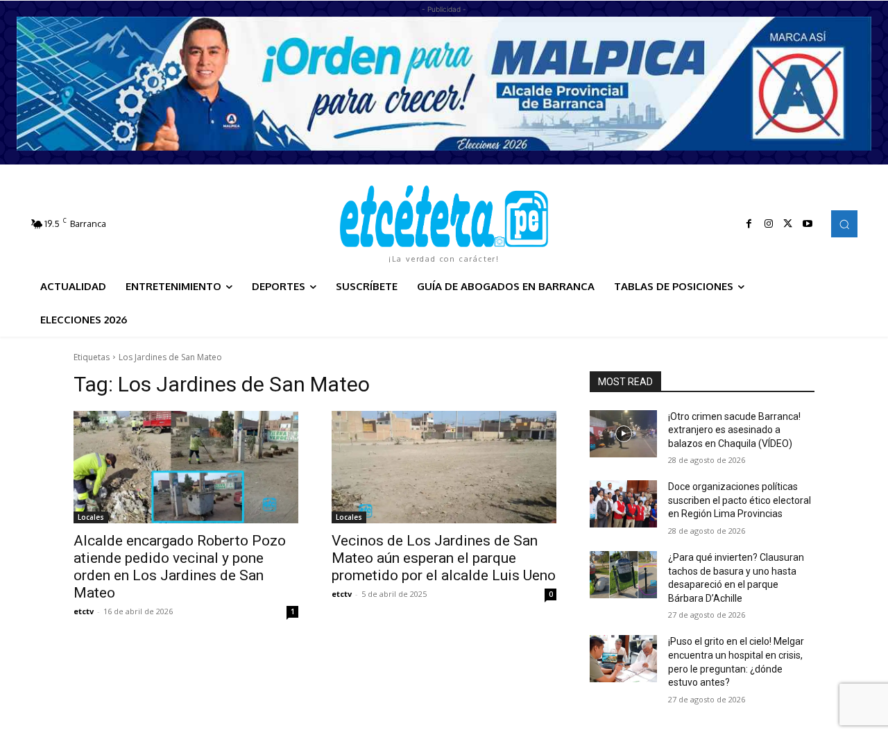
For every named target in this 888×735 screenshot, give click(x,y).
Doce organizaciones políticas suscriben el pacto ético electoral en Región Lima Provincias (739, 500)
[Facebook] (749, 224)
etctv (84, 611)
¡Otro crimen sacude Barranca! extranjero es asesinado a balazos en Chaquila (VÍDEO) (734, 430)
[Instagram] (768, 224)
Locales (91, 517)
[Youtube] (807, 224)
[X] (788, 224)
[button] (844, 223)
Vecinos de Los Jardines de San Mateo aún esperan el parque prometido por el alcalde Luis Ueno (444, 558)
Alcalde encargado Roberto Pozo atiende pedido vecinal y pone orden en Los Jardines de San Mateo (180, 566)
